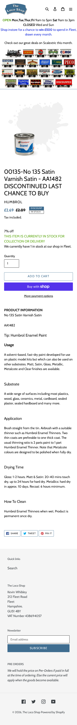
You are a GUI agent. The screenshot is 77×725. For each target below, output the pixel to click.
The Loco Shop (31, 712)
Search (12, 568)
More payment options (38, 296)
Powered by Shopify (53, 712)
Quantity (9, 256)
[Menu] (71, 9)
